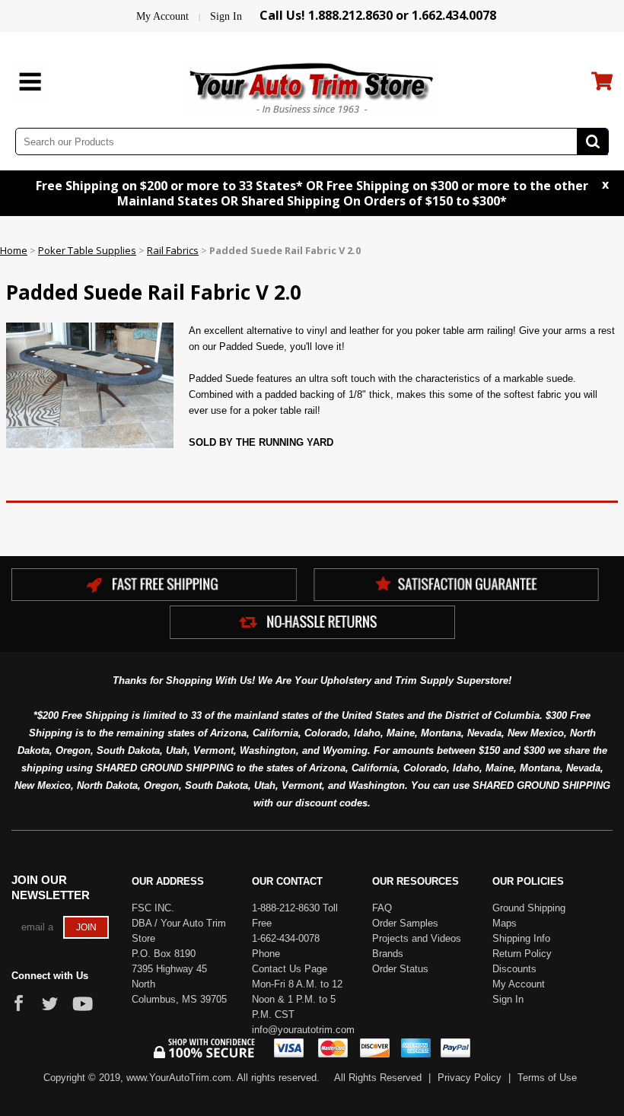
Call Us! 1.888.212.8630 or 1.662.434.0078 (377, 15)
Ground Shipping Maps (528, 915)
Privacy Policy (469, 1077)
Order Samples (405, 923)
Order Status (400, 969)
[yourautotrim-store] (312, 86)
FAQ (382, 908)
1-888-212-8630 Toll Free (295, 915)
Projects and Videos (416, 938)
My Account (162, 16)
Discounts (514, 969)
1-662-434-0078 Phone (286, 946)
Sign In (226, 16)
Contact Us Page (289, 969)
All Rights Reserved (378, 1077)
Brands (387, 953)
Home (13, 250)
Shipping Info (521, 938)
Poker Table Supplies (87, 250)
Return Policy (522, 953)
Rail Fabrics (173, 250)
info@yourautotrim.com (300, 1029)
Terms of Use (547, 1077)
